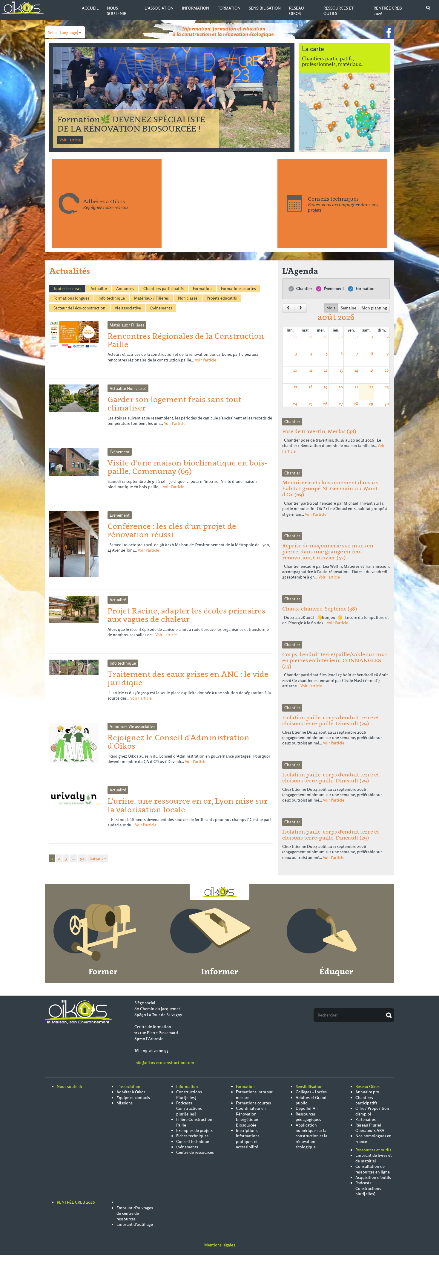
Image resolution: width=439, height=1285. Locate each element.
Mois (330, 308)
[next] (300, 307)
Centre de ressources (195, 1152)
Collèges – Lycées (311, 1092)
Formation (228, 8)
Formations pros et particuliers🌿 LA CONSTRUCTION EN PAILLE (131, 123)
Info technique (112, 298)
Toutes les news (67, 288)
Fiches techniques (192, 1136)
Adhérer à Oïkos (130, 1092)
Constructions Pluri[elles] (189, 1094)
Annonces (125, 288)
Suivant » (98, 858)
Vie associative (128, 308)
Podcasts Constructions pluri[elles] (189, 1108)
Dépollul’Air (307, 1108)
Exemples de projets (194, 1130)
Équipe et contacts (133, 1097)
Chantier (303, 288)
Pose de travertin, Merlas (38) (319, 431)
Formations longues (71, 298)
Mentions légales (219, 1245)
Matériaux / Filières (151, 298)
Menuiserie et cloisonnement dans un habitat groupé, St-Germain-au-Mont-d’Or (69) (331, 488)
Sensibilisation (265, 8)
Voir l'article (70, 140)
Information (195, 8)
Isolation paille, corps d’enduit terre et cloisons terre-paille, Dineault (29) (330, 720)
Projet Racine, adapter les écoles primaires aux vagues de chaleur (186, 615)
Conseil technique (192, 1141)
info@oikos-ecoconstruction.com (164, 1062)
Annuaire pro (367, 1092)
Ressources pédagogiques (308, 1116)
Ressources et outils (373, 1150)
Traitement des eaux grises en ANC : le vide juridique (188, 678)
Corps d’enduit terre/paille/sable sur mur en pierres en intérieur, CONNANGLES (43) (335, 660)
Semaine (348, 308)
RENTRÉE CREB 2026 (76, 1202)
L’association (159, 8)
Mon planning (374, 308)
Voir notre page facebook (389, 32)
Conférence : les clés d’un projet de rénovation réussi (172, 530)
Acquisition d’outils (373, 1177)
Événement (333, 288)
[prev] (288, 307)
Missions (124, 1103)
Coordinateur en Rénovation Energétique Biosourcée (251, 1116)
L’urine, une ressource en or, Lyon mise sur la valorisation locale (188, 805)
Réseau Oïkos (296, 10)
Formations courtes (238, 288)
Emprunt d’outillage (134, 1224)
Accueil (90, 8)
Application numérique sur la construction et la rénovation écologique (311, 1136)
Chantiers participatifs (163, 288)
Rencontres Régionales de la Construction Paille (186, 340)
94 (82, 858)
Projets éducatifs (222, 298)
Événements (161, 308)
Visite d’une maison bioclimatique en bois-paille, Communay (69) (187, 467)
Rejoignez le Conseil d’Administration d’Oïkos (178, 741)
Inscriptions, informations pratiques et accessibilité (248, 1139)
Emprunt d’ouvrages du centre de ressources (134, 1213)
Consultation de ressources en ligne (372, 1169)
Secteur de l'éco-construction (79, 308)
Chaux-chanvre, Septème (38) (319, 608)
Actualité (98, 288)
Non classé (187, 298)
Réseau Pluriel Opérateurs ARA (369, 1127)
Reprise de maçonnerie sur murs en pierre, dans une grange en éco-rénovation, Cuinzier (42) (327, 551)
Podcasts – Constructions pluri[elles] (368, 1188)
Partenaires (365, 1119)
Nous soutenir (116, 10)
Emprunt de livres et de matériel (373, 1158)
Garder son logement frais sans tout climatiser (174, 403)
